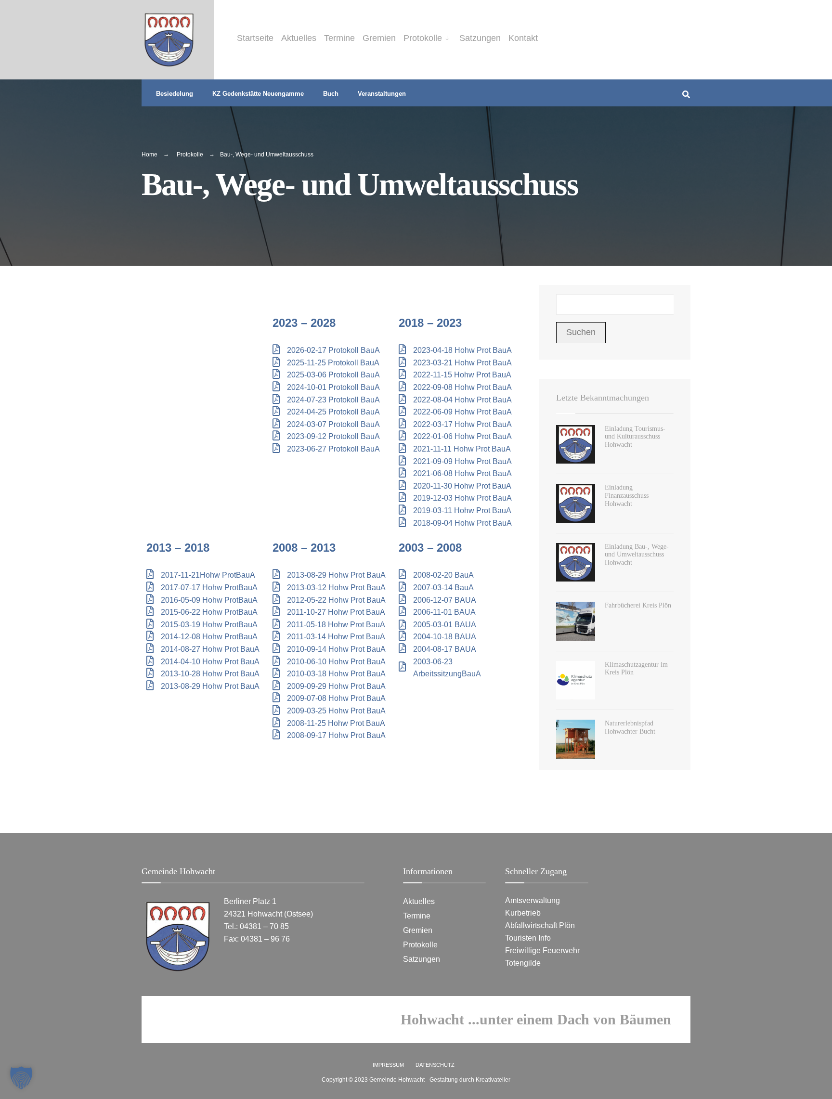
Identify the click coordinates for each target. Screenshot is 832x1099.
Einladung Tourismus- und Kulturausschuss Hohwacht (635, 437)
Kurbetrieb (523, 912)
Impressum (388, 1065)
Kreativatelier (493, 1079)
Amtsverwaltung (532, 900)
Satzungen (480, 38)
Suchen (581, 332)
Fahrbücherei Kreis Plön (638, 605)
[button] (21, 1078)
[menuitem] (427, 36)
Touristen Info (528, 937)
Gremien (379, 38)
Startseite (255, 38)
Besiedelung (174, 93)
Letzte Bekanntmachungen (602, 397)
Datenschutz (435, 1065)
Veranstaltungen (382, 93)
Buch (330, 93)
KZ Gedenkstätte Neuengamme (258, 93)
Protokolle (422, 38)
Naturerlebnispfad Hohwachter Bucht (630, 727)
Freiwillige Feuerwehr (542, 950)
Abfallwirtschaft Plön (541, 925)
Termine (339, 38)
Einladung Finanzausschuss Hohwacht (627, 495)
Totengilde (523, 962)
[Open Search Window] (686, 93)
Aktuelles (298, 38)
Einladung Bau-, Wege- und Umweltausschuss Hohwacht (637, 555)
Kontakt (523, 38)
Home (149, 154)
